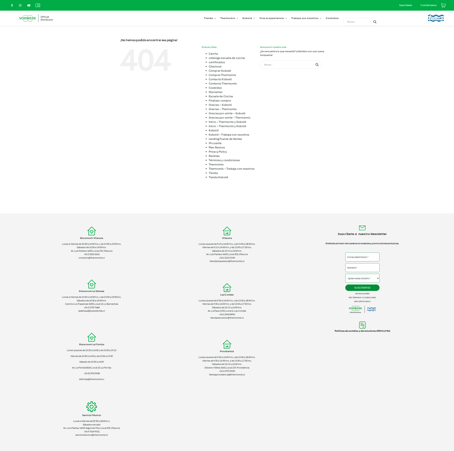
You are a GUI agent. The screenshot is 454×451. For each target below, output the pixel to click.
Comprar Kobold (220, 70)
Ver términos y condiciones (362, 297)
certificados (217, 62)
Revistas (214, 156)
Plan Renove (217, 147)
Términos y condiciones (224, 160)
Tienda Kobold (218, 177)
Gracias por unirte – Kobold (227, 113)
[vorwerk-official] (36, 13)
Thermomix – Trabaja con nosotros (232, 168)
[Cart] (443, 3)
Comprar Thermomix (222, 75)
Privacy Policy (218, 151)
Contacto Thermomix (223, 83)
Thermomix (216, 164)
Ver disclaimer (362, 294)
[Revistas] (38, 3)
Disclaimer (216, 92)
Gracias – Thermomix (223, 109)
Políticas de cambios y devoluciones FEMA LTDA (362, 330)
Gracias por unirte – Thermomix (229, 117)
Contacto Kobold (220, 79)
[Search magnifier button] (374, 21)
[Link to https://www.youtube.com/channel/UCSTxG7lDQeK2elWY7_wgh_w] (28, 5)
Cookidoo (215, 87)
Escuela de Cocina (221, 96)
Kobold (213, 130)
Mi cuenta (215, 143)
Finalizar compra (220, 100)
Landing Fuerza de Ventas (225, 139)
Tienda (213, 173)
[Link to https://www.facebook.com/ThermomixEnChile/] (12, 5)
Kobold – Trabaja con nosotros (229, 134)
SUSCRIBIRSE (362, 287)
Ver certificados (362, 301)
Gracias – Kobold (220, 104)
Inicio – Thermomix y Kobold (227, 122)
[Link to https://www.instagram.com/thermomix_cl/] (20, 5)
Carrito (213, 53)
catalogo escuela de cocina (227, 58)
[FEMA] (436, 13)
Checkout (215, 66)
